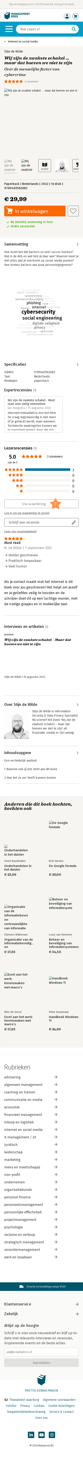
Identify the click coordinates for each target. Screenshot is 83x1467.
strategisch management (24, 1242)
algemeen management (23, 1085)
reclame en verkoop (19, 1235)
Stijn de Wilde (13, 51)
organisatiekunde (18, 1190)
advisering (12, 1077)
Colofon (11, 1406)
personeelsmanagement (23, 1205)
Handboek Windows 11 (64, 1018)
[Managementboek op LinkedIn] (31, 1435)
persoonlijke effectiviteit (23, 1212)
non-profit (12, 1175)
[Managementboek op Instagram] (52, 1435)
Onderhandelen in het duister (17, 867)
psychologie (13, 1227)
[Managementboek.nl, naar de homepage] (17, 18)
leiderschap (13, 1152)
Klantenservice (17, 1304)
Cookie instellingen (61, 1406)
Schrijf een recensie (24, 522)
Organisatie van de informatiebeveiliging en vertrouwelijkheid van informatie (19, 943)
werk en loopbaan (18, 1257)
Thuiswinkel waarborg (24, 1400)
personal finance (17, 1197)
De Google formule (63, 866)
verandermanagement (22, 1250)
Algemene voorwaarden (59, 1400)
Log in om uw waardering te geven (26, 513)
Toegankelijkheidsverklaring (26, 1412)
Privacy (25, 1406)
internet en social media (23, 1130)
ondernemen (14, 1182)
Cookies (39, 1406)
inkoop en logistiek (19, 1122)
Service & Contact (61, 1412)
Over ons (41, 1418)
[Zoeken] (74, 29)
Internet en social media (23, 41)
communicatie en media (23, 1100)
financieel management (23, 1115)
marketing (12, 1160)
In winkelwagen (31, 211)
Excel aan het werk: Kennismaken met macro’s (18, 1020)
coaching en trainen (19, 1092)
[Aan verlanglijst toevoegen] (73, 211)
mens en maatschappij (22, 1167)
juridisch (11, 1145)
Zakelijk (11, 1313)
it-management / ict (20, 1137)
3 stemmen (31, 81)
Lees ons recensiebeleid (20, 531)
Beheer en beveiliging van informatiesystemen (64, 943)
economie (12, 1107)
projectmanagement (20, 1220)
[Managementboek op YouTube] (41, 1435)
